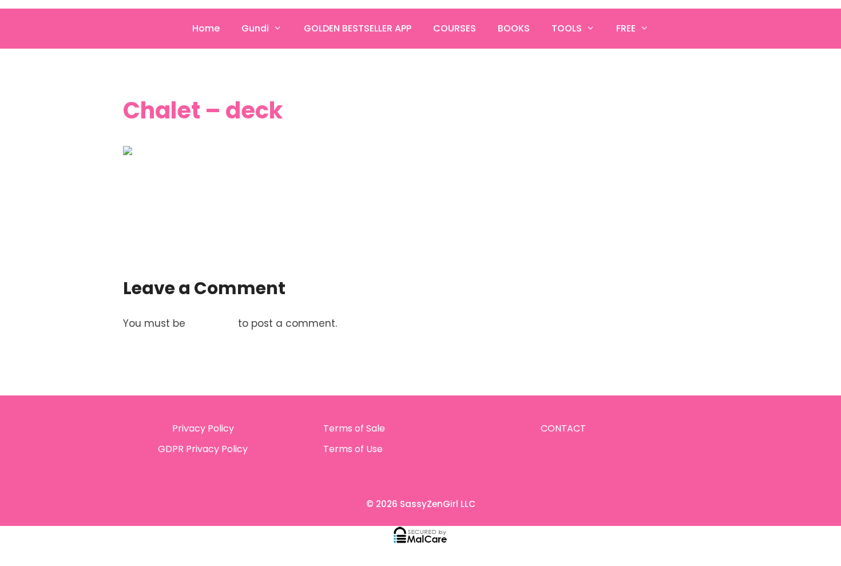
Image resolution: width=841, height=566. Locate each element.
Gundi (255, 28)
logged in (211, 323)
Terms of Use (353, 449)
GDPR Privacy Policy (203, 449)
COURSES (454, 28)
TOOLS (567, 28)
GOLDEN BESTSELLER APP (357, 28)
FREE (626, 28)
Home (206, 28)
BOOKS (514, 28)
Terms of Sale (354, 428)
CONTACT (563, 428)
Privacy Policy (203, 428)
